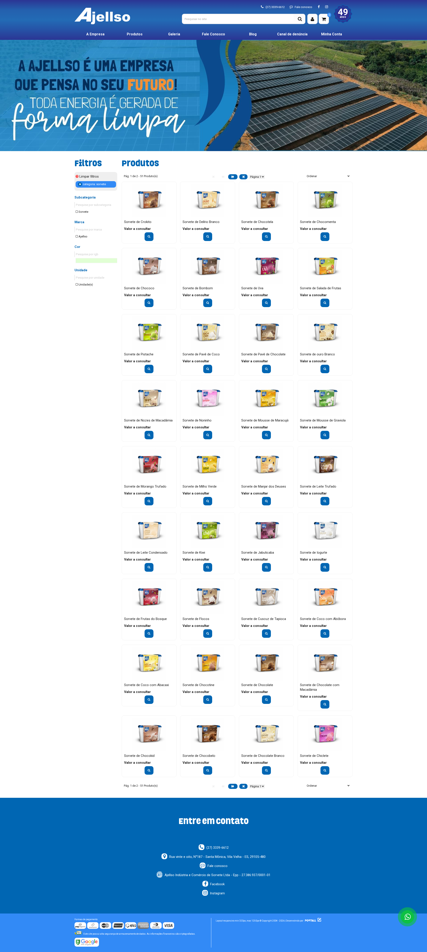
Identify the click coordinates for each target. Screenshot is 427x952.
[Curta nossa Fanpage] (318, 6)
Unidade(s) (85, 284)
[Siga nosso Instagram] (326, 6)
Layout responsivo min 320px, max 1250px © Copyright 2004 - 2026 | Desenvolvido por (260, 921)
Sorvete (83, 211)
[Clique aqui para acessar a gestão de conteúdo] (318, 921)
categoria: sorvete (94, 184)
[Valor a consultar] (149, 236)
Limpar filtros (89, 176)
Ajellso (82, 236)
